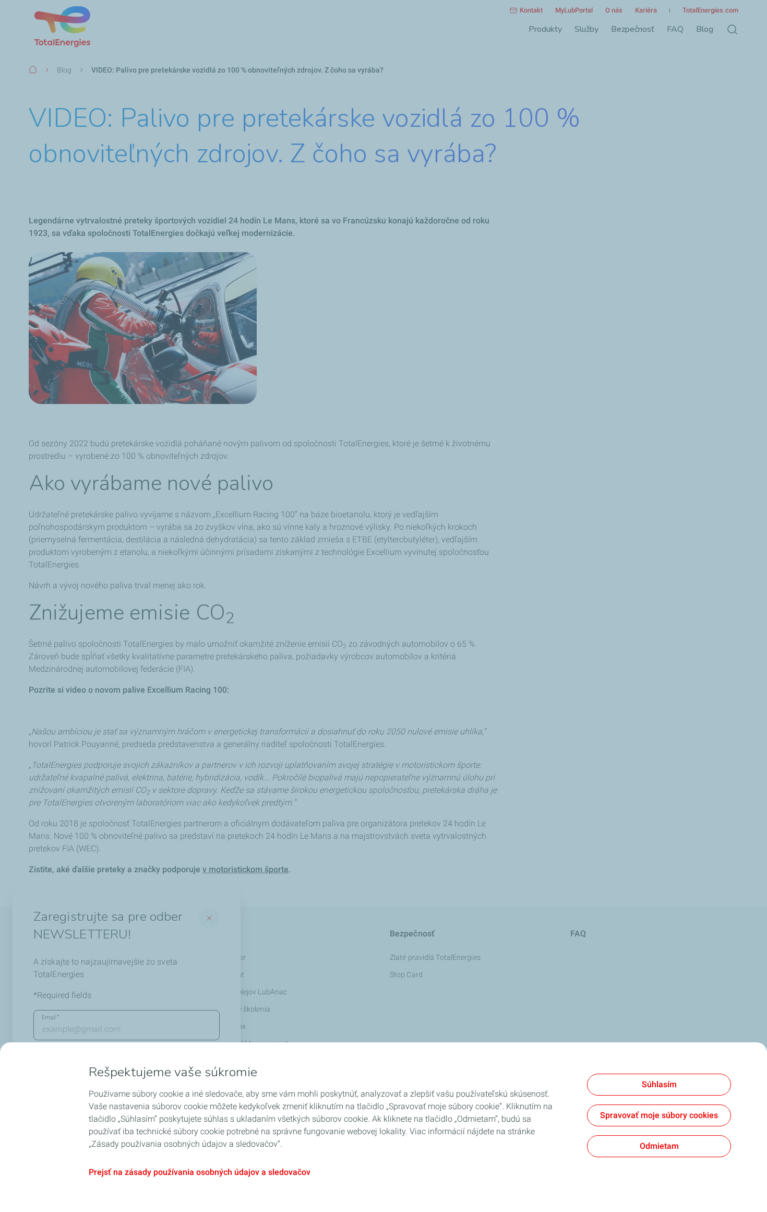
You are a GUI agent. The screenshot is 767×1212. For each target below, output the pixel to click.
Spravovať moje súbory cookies (659, 1115)
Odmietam (659, 1146)
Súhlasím (659, 1084)
